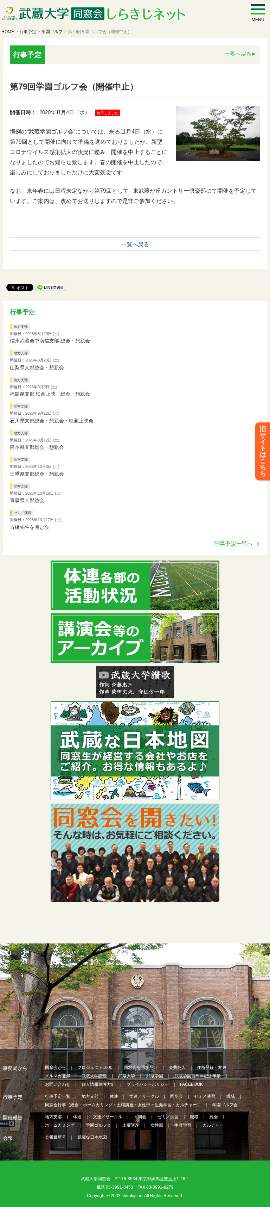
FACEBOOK (191, 1084)
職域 (230, 1096)
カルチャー (213, 1125)
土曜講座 (130, 1125)
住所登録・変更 (211, 1067)
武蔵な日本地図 (92, 1137)
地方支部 (21, 327)
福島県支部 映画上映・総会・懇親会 (50, 394)
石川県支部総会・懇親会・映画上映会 (52, 420)
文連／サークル (144, 1096)
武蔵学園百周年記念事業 (197, 1075)
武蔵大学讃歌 (94, 1075)
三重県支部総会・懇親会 (37, 474)
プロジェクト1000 (94, 1067)
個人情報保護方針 (98, 1084)
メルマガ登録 (57, 1075)
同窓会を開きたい (141, 1067)
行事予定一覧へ (233, 544)
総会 (214, 1116)
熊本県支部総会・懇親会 (37, 447)
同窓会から (55, 1067)
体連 (114, 1096)
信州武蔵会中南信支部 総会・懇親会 (50, 340)
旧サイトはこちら (263, 451)
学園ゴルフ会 (225, 1104)
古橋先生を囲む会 (29, 527)
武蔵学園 (154, 1075)
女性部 (156, 1125)
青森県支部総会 (27, 500)
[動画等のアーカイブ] (135, 658)
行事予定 (27, 31)
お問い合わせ (57, 1084)
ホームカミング (60, 1125)
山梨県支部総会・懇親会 (37, 367)
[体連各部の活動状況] (135, 605)
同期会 (176, 1096)
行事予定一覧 (57, 1096)
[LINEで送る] (50, 287)
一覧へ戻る (238, 54)
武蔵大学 (126, 1075)
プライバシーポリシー (148, 1084)
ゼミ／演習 (22, 513)
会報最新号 (55, 1137)
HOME (7, 31)
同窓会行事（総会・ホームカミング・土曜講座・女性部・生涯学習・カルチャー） (123, 1104)
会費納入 (177, 1067)
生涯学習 (182, 1125)
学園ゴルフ (52, 31)
